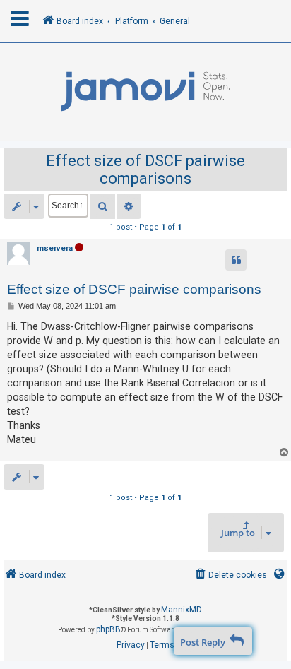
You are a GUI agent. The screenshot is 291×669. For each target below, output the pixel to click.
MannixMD (181, 610)
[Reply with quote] (236, 260)
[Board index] (145, 92)
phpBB (108, 629)
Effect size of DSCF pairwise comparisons (145, 169)
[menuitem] (230, 575)
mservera (55, 248)
